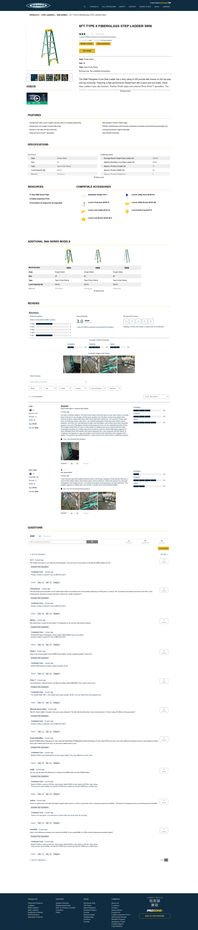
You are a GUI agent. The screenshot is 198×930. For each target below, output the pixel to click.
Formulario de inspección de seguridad (46, 203)
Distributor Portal (118, 922)
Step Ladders (47, 15)
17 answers (96, 40)
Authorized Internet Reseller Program (119, 918)
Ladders (31, 905)
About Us (115, 903)
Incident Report (117, 924)
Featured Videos (90, 910)
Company (115, 899)
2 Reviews (47, 536)
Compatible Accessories (101, 71)
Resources (85, 71)
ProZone (87, 919)
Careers (114, 908)
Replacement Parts (63, 905)
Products (34, 15)
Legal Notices (116, 926)
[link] (34, 536)
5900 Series (62, 15)
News (86, 899)
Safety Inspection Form (40, 199)
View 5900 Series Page (40, 194)
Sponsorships (89, 914)
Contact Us (115, 912)
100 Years (87, 905)
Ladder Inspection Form (120, 914)
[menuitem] (94, 6)
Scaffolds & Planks (35, 912)
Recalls (86, 922)
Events (86, 912)
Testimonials (89, 917)
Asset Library (116, 910)
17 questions (83, 40)
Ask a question (103, 44)
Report (56, 582)
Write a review (86, 44)
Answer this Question (39, 567)
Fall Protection (33, 914)
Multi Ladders (33, 908)
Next (70, 77)
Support (60, 899)
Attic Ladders (33, 910)
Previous (28, 77)
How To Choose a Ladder (66, 908)
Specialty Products (35, 917)
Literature (59, 910)
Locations (115, 905)
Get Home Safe (89, 903)
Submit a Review (62, 903)
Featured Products (35, 903)
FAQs (58, 912)
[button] (87, 51)
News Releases (90, 908)
